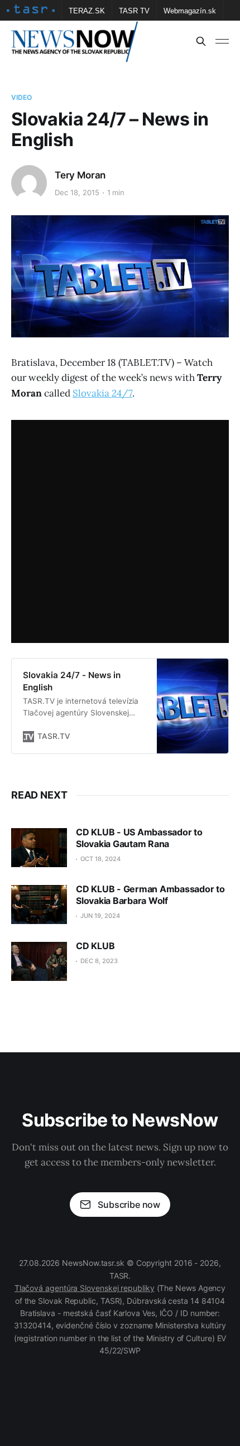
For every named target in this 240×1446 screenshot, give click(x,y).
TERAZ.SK (87, 11)
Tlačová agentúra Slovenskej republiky (85, 1288)
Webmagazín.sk (190, 11)
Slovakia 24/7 (102, 393)
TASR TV (134, 11)
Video (21, 97)
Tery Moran (80, 175)
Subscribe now (129, 1204)
